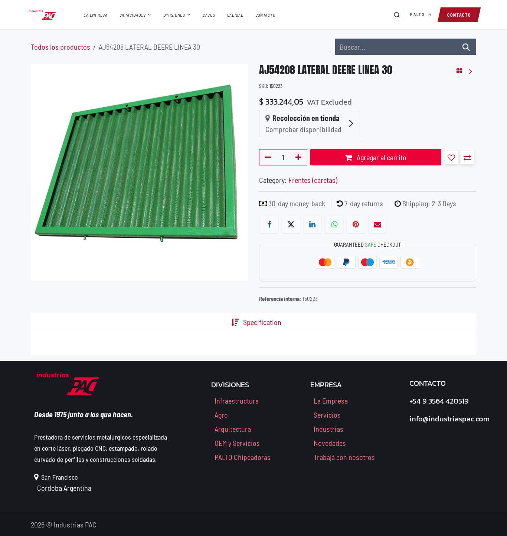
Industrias (328, 428)
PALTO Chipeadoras (243, 457)
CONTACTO (265, 14)
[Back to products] (459, 71)
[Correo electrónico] (377, 224)
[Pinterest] (356, 224)
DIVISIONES (174, 14)
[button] (451, 157)
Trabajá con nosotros (344, 457)
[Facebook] (269, 224)
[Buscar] (396, 15)
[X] (291, 224)
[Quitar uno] (266, 157)
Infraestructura (237, 400)
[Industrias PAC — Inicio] (42, 15)
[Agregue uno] (299, 157)
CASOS (209, 14)
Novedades (330, 442)
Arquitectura (233, 428)
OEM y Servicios (237, 442)
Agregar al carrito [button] (380, 157)
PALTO (418, 14)
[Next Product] (470, 71)
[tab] (219, 322)
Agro (221, 414)
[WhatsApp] (334, 224)
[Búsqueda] (466, 47)
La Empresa (331, 400)
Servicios (327, 414)
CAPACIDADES (133, 14)
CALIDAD (235, 14)
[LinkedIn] (312, 224)
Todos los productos (60, 46)
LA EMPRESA (96, 14)
